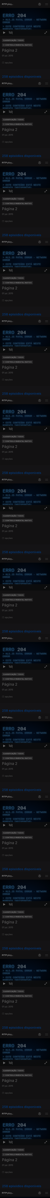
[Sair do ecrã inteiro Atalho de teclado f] (46, 1195)
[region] (25, 599)
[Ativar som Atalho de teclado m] (10, 1195)
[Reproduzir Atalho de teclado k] (4, 1195)
